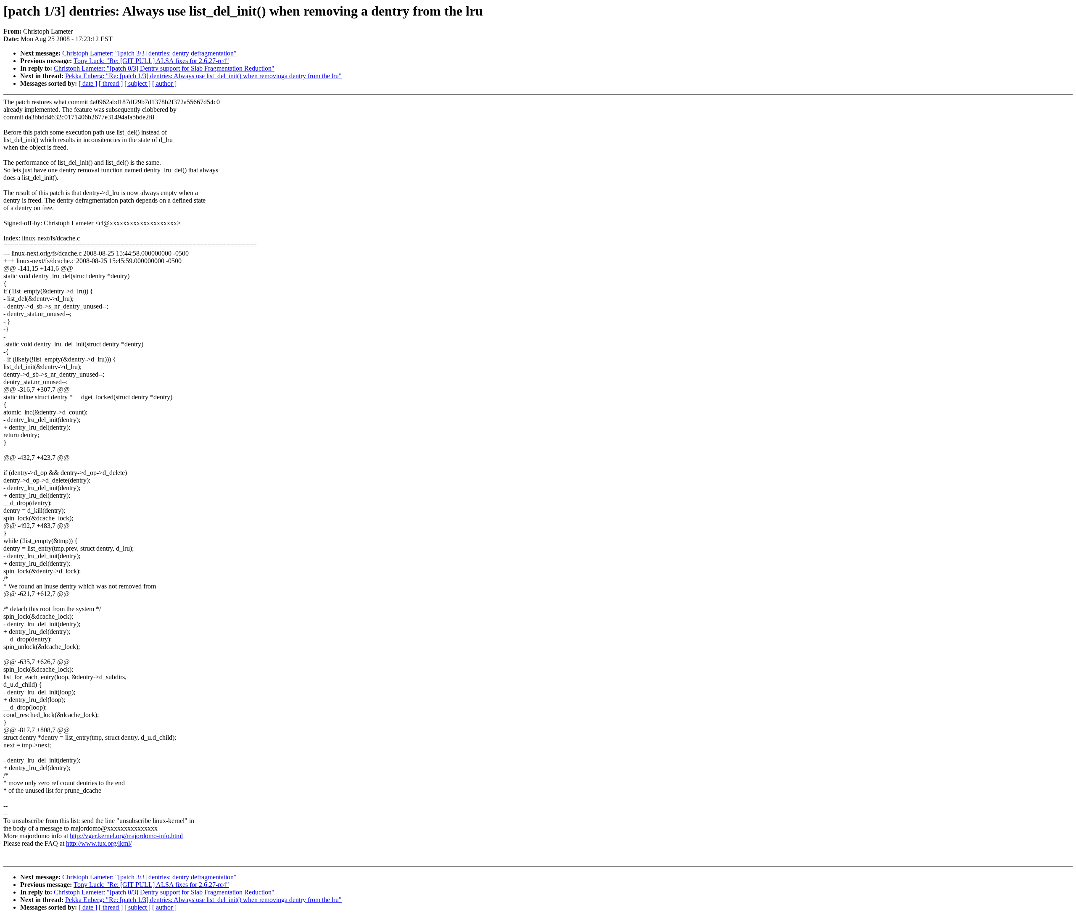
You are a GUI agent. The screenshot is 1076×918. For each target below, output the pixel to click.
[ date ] (88, 83)
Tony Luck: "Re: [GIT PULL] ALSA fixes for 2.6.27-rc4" (151, 60)
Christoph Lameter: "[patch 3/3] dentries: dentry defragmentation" (149, 53)
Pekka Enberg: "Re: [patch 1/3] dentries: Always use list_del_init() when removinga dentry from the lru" (203, 75)
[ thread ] (111, 83)
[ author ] (164, 83)
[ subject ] (137, 83)
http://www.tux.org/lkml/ (99, 843)
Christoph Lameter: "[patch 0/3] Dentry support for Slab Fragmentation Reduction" (164, 68)
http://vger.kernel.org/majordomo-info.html (126, 835)
